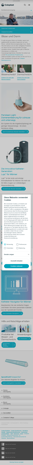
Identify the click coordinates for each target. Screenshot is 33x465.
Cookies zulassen (16, 266)
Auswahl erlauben (16, 261)
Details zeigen (9, 254)
